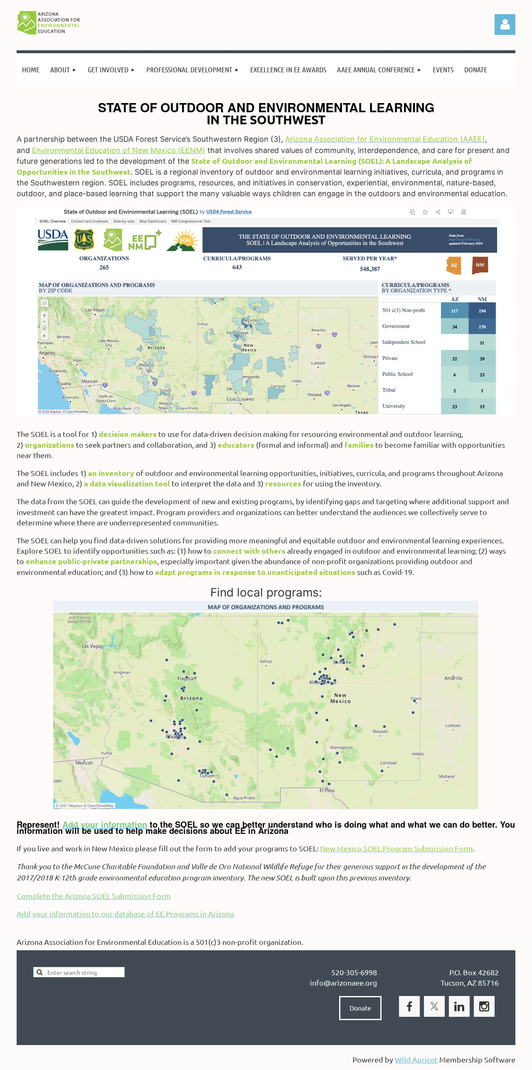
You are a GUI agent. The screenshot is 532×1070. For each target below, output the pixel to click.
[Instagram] (484, 1006)
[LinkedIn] (459, 1006)
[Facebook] (409, 1006)
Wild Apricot (416, 1059)
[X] (434, 1006)
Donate (360, 1007)
